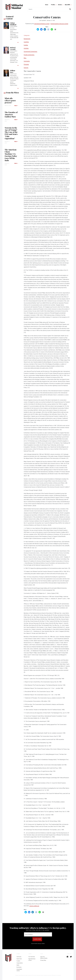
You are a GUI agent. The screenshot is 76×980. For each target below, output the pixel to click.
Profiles (53, 4)
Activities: (26, 48)
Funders (18, 960)
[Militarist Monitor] (14, 6)
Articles (60, 4)
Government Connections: (30, 51)
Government (19, 958)
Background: (27, 38)
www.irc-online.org (34, 906)
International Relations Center (41, 23)
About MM (67, 4)
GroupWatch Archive (19, 970)
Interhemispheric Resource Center (59, 23)
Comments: (27, 61)
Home (46, 4)
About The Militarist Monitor (43, 957)
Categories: (27, 35)
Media (18, 965)
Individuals (19, 956)
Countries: (26, 42)
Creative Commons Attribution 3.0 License (52, 975)
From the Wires (31, 956)
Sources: (26, 67)
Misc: (25, 58)
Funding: (26, 45)
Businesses (19, 967)
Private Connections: (29, 54)
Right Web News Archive (31, 959)
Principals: (26, 64)
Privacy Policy (43, 960)
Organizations (20, 963)
